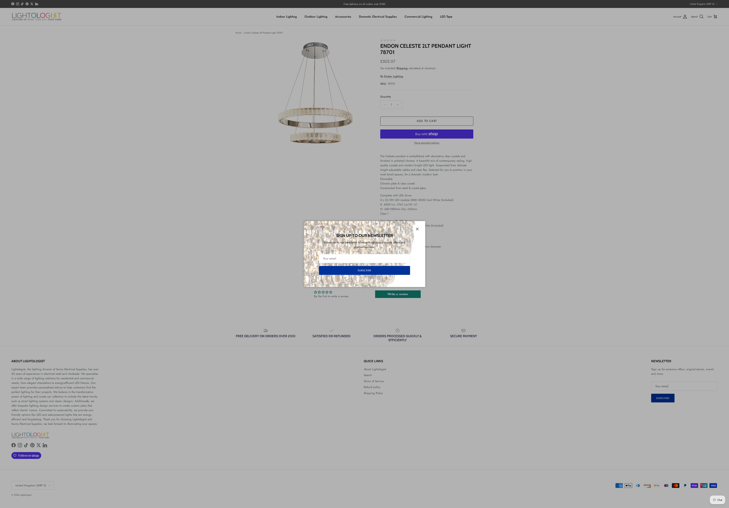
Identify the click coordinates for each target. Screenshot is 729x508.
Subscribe (364, 270)
